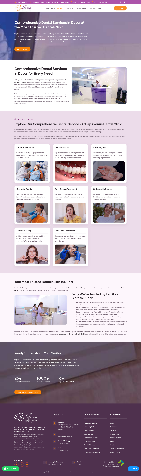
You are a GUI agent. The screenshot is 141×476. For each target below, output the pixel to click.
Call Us (134, 469)
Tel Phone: (63, 449)
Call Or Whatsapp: (64, 442)
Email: (65, 435)
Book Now (120, 8)
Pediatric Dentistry (25, 147)
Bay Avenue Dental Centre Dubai (62, 472)
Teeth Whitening (23, 230)
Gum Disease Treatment (66, 189)
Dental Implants (62, 147)
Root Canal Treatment (65, 230)
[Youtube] (27, 464)
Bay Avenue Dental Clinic (76, 288)
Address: (68, 425)
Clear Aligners (99, 147)
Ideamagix (96, 472)
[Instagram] (22, 464)
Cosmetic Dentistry (25, 189)
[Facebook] (16, 464)
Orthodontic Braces (102, 189)
